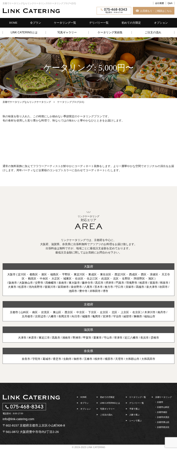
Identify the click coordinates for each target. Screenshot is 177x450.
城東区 (67, 278)
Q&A (170, 3)
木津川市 (149, 312)
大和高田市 (148, 358)
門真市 (120, 282)
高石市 (99, 282)
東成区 (92, 274)
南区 (35, 312)
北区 (116, 278)
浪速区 (154, 274)
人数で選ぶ (134, 415)
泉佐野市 (76, 286)
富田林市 (63, 286)
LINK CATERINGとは (24, 32)
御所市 (78, 358)
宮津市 (107, 316)
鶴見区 (32, 278)
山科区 (24, 312)
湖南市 (66, 337)
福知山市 (149, 316)
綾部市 (127, 316)
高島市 (56, 337)
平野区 (66, 274)
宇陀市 (36, 358)
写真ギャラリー (67, 32)
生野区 (126, 278)
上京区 (125, 312)
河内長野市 (36, 286)
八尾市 (88, 286)
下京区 (92, 312)
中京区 (80, 312)
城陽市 (86, 316)
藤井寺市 (87, 282)
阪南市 (13, 282)
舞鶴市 (138, 316)
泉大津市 (151, 286)
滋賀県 (88, 329)
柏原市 (143, 282)
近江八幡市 (131, 337)
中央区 (44, 278)
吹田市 (163, 286)
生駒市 (67, 358)
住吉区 (79, 278)
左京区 (104, 312)
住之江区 (92, 278)
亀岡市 (96, 316)
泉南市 (62, 282)
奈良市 (26, 358)
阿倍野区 (139, 278)
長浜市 (144, 337)
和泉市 (164, 282)
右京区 (136, 312)
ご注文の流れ (153, 32)
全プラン (35, 22)
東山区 (57, 312)
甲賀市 (87, 337)
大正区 (56, 278)
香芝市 (57, 358)
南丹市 (161, 312)
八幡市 (52, 316)
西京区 (69, 312)
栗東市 (97, 337)
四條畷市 (50, 282)
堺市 (105, 291)
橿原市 (109, 358)
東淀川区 (79, 274)
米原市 (32, 337)
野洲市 (77, 337)
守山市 (108, 337)
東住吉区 (105, 274)
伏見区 (45, 312)
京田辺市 (40, 316)
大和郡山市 (132, 358)
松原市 (22, 286)
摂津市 (109, 282)
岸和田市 (95, 291)
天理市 (119, 358)
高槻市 (140, 286)
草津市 (118, 337)
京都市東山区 (163, 422)
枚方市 (109, 286)
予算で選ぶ (134, 409)
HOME (13, 22)
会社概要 (159, 3)
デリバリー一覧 (99, 22)
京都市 (160, 402)
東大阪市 (74, 282)
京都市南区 (162, 412)
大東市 (12, 286)
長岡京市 (63, 316)
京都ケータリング (163, 397)
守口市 (119, 286)
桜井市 (98, 358)
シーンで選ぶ (135, 420)
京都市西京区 (163, 427)
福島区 (54, 274)
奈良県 (88, 351)
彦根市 (155, 337)
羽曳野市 (131, 282)
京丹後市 (27, 316)
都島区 (34, 274)
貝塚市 (129, 286)
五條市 (88, 358)
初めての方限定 (131, 22)
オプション (161, 22)
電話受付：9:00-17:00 (114, 12)
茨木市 (98, 286)
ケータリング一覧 (65, 22)
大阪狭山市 (26, 282)
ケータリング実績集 (110, 32)
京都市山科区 (163, 407)
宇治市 (117, 316)
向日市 (76, 316)
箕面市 (154, 282)
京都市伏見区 (163, 417)
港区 (44, 274)
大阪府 (88, 266)
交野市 (39, 282)
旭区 (151, 278)
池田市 (73, 291)
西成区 (133, 274)
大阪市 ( (12, 274)
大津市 (22, 337)
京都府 (88, 304)
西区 (143, 274)
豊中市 (83, 291)
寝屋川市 (50, 286)
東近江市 (44, 337)
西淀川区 (120, 274)
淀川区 (22, 274)
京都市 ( (15, 312)
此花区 (105, 278)
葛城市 (47, 358)
